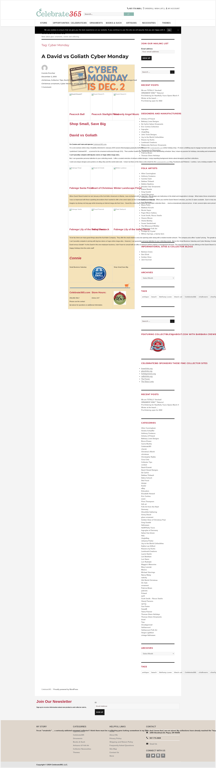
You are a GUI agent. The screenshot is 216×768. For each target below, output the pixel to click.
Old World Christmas (149, 580)
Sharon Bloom (146, 218)
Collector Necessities (82, 749)
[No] (178, 30)
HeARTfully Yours (148, 528)
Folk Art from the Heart (150, 507)
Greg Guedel (146, 192)
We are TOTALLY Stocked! (151, 90)
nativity (144, 578)
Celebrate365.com (99, 144)
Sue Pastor (145, 606)
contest (144, 465)
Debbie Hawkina (147, 184)
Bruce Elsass (146, 441)
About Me (114, 735)
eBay (143, 488)
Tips (121, 80)
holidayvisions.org (148, 374)
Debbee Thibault (147, 181)
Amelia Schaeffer (147, 431)
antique (145, 297)
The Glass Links (147, 382)
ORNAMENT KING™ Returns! (152, 93)
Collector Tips (57, 80)
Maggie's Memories (148, 564)
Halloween (145, 525)
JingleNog (145, 132)
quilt (143, 596)
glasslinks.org (146, 371)
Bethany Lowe (165, 297)
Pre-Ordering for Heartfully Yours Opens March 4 (160, 96)
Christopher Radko (148, 457)
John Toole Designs (149, 135)
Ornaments (96, 23)
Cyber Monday (66, 84)
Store (43, 23)
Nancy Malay (146, 575)
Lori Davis (145, 559)
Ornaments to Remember (151, 150)
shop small (89, 84)
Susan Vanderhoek (148, 223)
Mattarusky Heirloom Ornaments (153, 145)
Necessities (149, 23)
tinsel (143, 619)
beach (154, 297)
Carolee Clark (146, 179)
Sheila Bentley (146, 221)
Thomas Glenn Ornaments (151, 617)
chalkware (203, 297)
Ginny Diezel (146, 515)
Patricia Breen (146, 153)
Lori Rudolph (146, 202)
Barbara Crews (146, 252)
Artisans (131, 23)
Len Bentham (146, 557)
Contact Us (114, 752)
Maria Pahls (145, 205)
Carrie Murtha (146, 444)
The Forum (145, 379)
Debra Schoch (146, 478)
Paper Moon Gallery (149, 213)
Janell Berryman (147, 194)
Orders (148, 8)
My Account (173, 8)
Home (112, 731)
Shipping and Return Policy (121, 742)
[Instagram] (158, 756)
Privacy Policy (116, 738)
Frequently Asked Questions (122, 745)
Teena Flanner (146, 612)
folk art (144, 504)
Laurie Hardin (146, 554)
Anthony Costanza (148, 176)
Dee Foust (145, 480)
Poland (116, 80)
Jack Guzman (146, 260)
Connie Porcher (48, 73)
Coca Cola (145, 460)
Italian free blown (148, 533)
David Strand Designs (73, 80)
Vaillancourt (145, 627)
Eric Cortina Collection (150, 127)
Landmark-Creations (149, 551)
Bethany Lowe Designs (150, 121)
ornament (107, 80)
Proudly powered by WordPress (65, 689)
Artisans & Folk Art (81, 745)
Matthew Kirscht (147, 208)
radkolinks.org (146, 376)
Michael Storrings (148, 572)
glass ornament (95, 80)
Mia (142, 148)
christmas (46, 80)
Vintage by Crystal (148, 231)
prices (76, 84)
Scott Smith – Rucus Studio (152, 599)
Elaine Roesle (146, 189)
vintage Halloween (148, 635)
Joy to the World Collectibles (152, 137)
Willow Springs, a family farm (152, 234)
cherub (144, 449)
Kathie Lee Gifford (148, 546)
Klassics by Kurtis (148, 549)
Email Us (153, 744)
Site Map (113, 749)
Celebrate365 (79, 23)
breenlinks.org (146, 368)
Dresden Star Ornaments (150, 187)
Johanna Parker (147, 197)
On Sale (144, 583)
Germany (144, 509)
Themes (166, 23)
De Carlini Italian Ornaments (152, 124)
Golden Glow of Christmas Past (153, 520)
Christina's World (148, 452)
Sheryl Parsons (147, 601)
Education (145, 491)
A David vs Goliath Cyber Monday (85, 56)
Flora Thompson (147, 501)
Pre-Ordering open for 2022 (151, 101)
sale (81, 84)
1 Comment (46, 87)
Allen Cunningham (148, 173)
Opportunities (61, 23)
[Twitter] (153, 756)
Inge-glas (144, 129)
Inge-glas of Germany (149, 530)
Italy (142, 536)
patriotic (144, 591)
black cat (178, 297)
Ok (169, 30)
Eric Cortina (145, 496)
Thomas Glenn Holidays (150, 155)
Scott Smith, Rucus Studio (151, 215)
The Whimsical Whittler (150, 226)
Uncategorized (130, 80)
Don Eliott (145, 254)
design (143, 483)
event (85, 80)
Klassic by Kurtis (147, 140)
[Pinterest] (163, 756)
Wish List (158, 8)
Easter (143, 486)
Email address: (147, 49)
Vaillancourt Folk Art (149, 630)
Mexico (144, 570)
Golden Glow (146, 257)
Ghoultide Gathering (149, 512)
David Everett (146, 467)
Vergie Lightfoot (147, 633)
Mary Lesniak (146, 567)
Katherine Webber (148, 200)
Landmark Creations (149, 142)
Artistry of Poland (148, 119)
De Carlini (145, 473)
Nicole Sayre (146, 210)
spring (143, 604)
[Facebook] (148, 756)
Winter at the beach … (149, 98)
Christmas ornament (51, 84)
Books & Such (114, 23)
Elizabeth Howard (148, 494)
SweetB (144, 609)
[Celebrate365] (59, 12)
